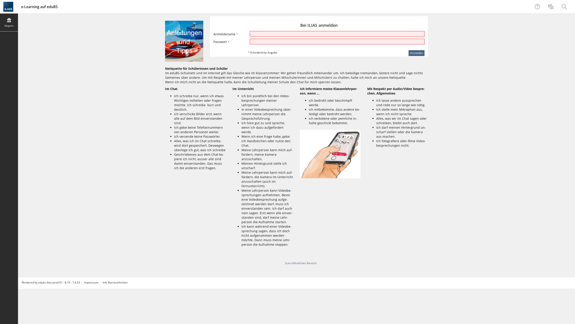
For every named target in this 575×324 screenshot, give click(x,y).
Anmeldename (225, 34)
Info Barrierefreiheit (115, 282)
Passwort (221, 42)
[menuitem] (551, 7)
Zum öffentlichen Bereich (300, 263)
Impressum (91, 282)
